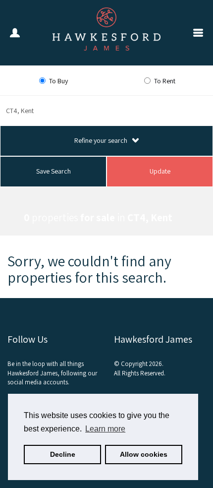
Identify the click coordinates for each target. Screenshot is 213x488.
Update (160, 171)
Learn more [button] (105, 429)
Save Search (53, 171)
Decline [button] (62, 454)
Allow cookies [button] (143, 454)
